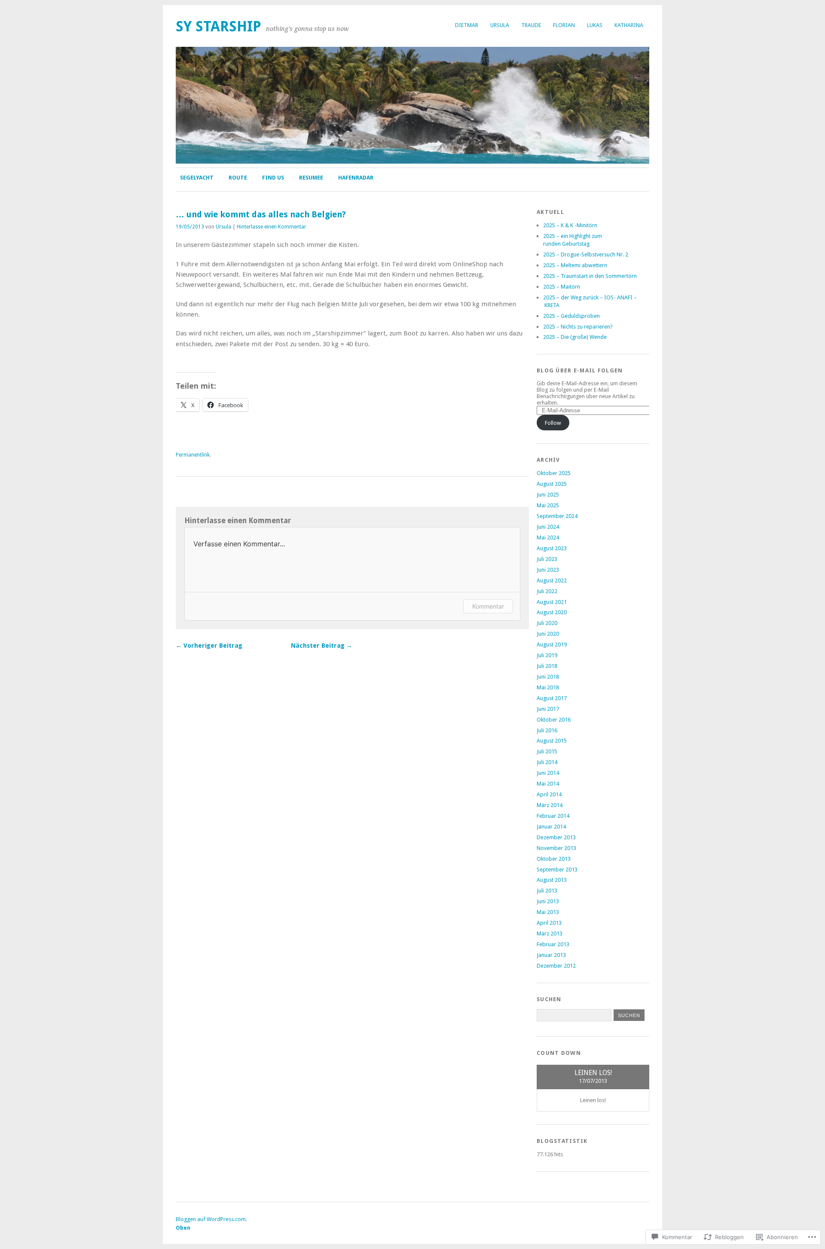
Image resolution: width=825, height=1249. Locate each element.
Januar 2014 (551, 826)
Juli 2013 (547, 890)
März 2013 (549, 933)
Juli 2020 (547, 623)
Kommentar (488, 606)
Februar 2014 (553, 816)
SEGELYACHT (197, 177)
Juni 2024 (548, 527)
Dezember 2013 (556, 837)
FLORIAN (564, 25)
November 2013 (556, 848)
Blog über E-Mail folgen (580, 370)
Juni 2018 (548, 676)
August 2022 (552, 580)
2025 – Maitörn (561, 286)
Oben (183, 1228)
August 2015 (552, 740)
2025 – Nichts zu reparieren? (578, 326)
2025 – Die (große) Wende (575, 337)
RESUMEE (311, 177)
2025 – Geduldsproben (571, 316)
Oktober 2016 (554, 719)
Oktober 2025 (554, 473)
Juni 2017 (548, 709)
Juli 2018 (547, 666)
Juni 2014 (548, 773)
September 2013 (557, 869)
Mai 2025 (548, 505)
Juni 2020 (548, 634)
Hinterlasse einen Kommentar (271, 227)
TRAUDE (531, 25)
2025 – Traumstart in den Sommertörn (590, 276)
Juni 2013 (548, 901)
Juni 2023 (548, 570)
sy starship (218, 26)
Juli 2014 (547, 762)
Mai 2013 (548, 912)
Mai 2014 (548, 783)
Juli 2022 (547, 591)
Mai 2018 (548, 687)
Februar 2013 (553, 944)
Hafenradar (355, 177)
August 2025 (552, 484)
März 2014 (549, 805)
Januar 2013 (551, 955)
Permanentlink (193, 455)
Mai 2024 (548, 537)
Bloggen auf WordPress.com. (211, 1219)
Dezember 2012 (556, 966)
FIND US (273, 177)
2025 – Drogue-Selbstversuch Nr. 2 (585, 254)
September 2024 (557, 516)
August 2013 (552, 880)
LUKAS (594, 25)
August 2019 (552, 644)
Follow (553, 423)
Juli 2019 (547, 655)
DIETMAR (466, 25)
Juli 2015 (547, 751)
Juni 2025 (548, 494)
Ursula (223, 227)
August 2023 (552, 548)
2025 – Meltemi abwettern (575, 265)
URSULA (499, 25)
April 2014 (549, 794)
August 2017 (552, 698)
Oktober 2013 (554, 859)
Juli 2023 (547, 559)
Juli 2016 (547, 730)
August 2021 (552, 602)
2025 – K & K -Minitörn (570, 225)
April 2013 (549, 923)
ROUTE (238, 177)
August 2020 (552, 612)
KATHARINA (628, 25)
